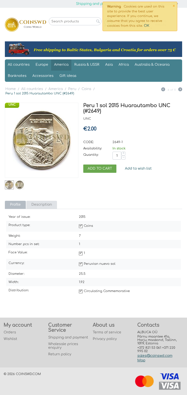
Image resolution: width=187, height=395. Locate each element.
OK (146, 26)
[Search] (97, 21)
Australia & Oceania (152, 64)
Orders (10, 332)
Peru (72, 89)
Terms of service (107, 332)
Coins (86, 89)
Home (10, 89)
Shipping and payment (96, 4)
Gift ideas (67, 76)
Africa (124, 64)
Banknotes (17, 76)
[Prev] (163, 89)
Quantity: (91, 154)
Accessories (43, 76)
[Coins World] (25, 24)
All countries (19, 64)
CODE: (88, 142)
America (61, 64)
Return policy (59, 354)
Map (141, 360)
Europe (42, 64)
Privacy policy (105, 339)
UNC (12, 104)
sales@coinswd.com (154, 356)
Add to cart (100, 168)
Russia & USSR (86, 64)
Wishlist (10, 339)
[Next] (180, 89)
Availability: (92, 148)
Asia (109, 64)
